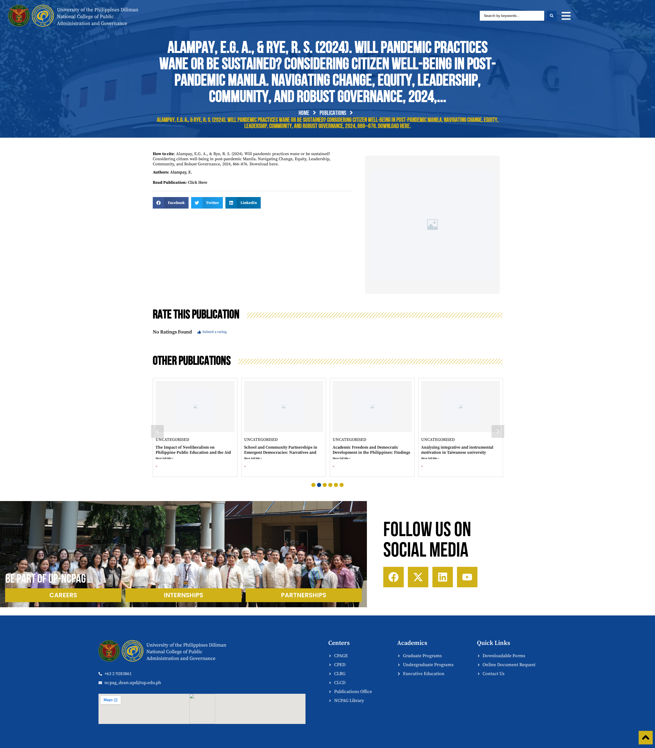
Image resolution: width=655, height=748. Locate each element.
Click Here (197, 182)
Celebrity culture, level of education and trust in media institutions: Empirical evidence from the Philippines (459, 452)
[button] (566, 16)
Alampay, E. (181, 172)
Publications (333, 113)
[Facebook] (393, 577)
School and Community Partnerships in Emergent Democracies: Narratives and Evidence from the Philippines (192, 452)
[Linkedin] (442, 577)
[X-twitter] (418, 577)
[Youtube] (467, 577)
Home (304, 113)
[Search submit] (551, 15)
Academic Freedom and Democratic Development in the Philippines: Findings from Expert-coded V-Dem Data (283, 452)
